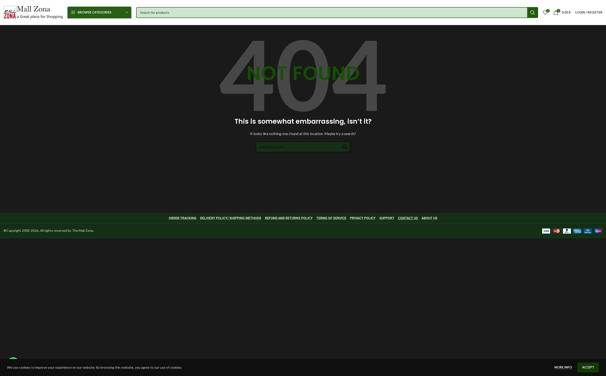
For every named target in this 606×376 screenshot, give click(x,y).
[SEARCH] (532, 12)
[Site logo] (33, 12)
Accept (588, 367)
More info (563, 367)
